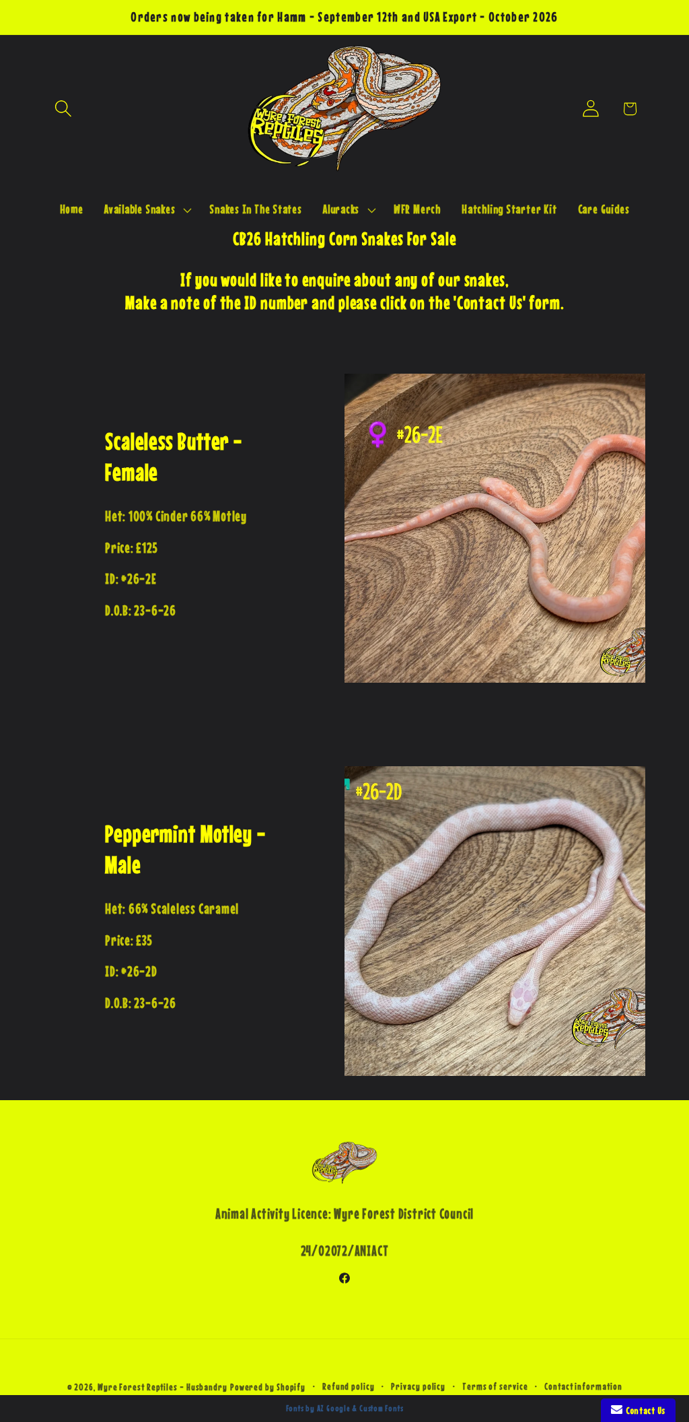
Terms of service (495, 1386)
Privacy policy (418, 1386)
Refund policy (348, 1386)
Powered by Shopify (267, 1387)
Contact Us (643, 1410)
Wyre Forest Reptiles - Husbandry (162, 1387)
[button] (63, 109)
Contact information (583, 1386)
